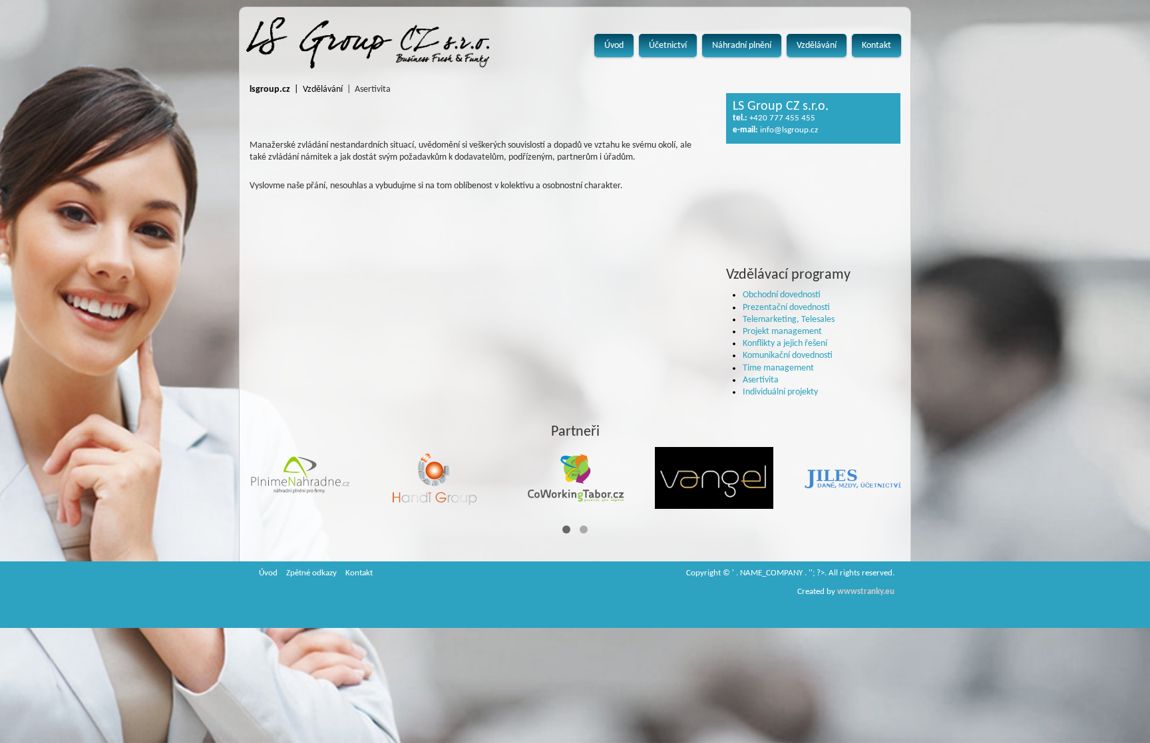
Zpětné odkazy (311, 573)
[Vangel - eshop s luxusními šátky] (714, 478)
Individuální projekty (780, 392)
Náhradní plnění (741, 46)
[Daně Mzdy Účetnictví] (852, 478)
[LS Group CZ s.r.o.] (367, 43)
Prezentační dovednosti (786, 308)
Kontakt (876, 46)
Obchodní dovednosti (782, 295)
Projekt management (782, 332)
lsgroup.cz (270, 89)
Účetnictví (668, 46)
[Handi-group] (437, 478)
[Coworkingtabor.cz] (575, 478)
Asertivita (761, 380)
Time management (778, 368)
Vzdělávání (817, 46)
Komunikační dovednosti (788, 356)
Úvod (614, 46)
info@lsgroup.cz (789, 130)
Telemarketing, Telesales (789, 320)
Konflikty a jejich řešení (785, 344)
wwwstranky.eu (865, 592)
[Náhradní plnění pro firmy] (299, 478)
